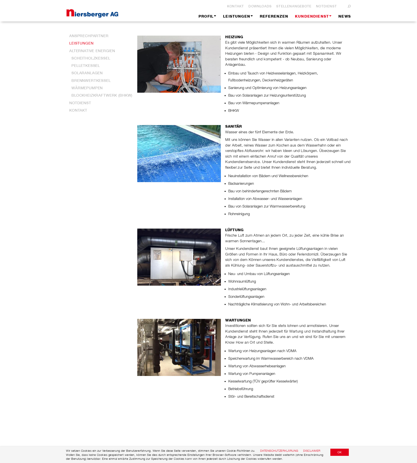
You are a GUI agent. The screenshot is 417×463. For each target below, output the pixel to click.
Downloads (260, 6)
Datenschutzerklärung (279, 450)
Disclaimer (312, 450)
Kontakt (235, 6)
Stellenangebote (293, 6)
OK (340, 452)
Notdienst (326, 6)
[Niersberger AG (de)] (107, 11)
